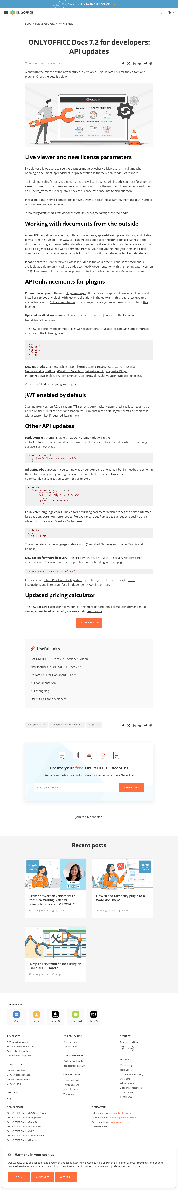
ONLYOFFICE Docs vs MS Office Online (26, 1113)
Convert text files (16, 1070)
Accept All (66, 1177)
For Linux (36, 1021)
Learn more (50, 320)
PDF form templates (17, 1042)
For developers (45, 23)
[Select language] (170, 12)
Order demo (126, 1092)
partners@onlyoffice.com (123, 1117)
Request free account (74, 1065)
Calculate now (89, 622)
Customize (42, 1177)
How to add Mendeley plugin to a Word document (120, 898)
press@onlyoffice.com (118, 1122)
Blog (28, 23)
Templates (13, 1036)
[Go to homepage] (21, 12)
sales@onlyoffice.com (129, 271)
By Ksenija (56, 63)
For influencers (71, 1089)
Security (125, 1036)
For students (70, 1042)
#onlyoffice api (36, 724)
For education (73, 1036)
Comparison (15, 1107)
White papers (127, 1083)
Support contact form (131, 1087)
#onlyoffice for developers (67, 724)
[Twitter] (129, 63)
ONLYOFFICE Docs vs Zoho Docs (23, 1122)
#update (94, 724)
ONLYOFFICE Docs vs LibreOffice (24, 1126)
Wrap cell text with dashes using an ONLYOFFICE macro (55, 966)
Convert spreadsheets (18, 1074)
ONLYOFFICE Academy (132, 1074)
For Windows (16, 1021)
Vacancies (68, 1093)
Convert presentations (18, 1079)
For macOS (55, 1021)
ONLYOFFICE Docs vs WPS (20, 1131)
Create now (131, 787)
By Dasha (60, 910)
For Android (75, 1021)
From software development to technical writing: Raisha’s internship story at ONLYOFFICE (52, 900)
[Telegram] (145, 63)
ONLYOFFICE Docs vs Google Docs (24, 1117)
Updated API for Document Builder (53, 675)
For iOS (94, 1021)
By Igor (59, 974)
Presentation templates (19, 1055)
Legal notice (126, 1096)
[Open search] (162, 12)
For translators (71, 1084)
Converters (14, 1064)
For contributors (71, 1080)
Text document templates (20, 1046)
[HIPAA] (123, 1049)
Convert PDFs (14, 1083)
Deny (19, 1177)
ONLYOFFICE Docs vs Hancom (22, 1140)
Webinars (125, 1078)
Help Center (126, 1069)
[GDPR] (131, 1049)
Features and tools (73, 1061)
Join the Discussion (88, 817)
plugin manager (75, 293)
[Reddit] (140, 63)
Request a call (100, 1126)
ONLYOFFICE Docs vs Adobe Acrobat (26, 1135)
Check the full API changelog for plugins (50, 384)
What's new (66, 23)
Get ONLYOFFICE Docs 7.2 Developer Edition (59, 659)
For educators (70, 1046)
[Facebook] (123, 63)
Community (126, 1065)
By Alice (126, 910)
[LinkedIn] (134, 63)
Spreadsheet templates (19, 1051)
